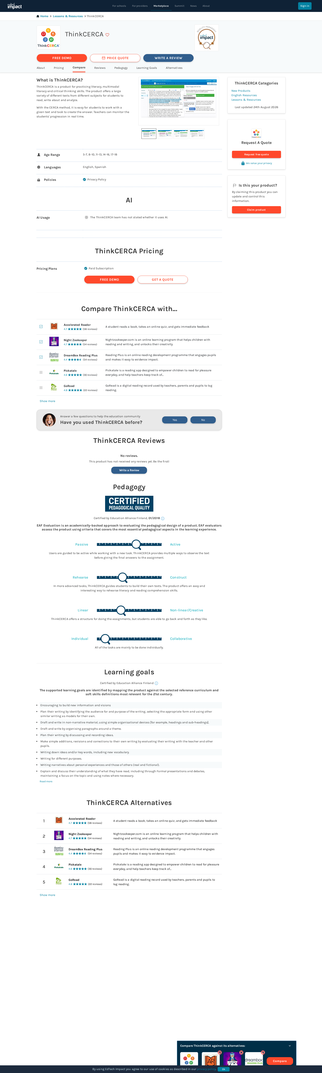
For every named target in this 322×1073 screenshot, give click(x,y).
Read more (46, 781)
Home (44, 16)
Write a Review (129, 470)
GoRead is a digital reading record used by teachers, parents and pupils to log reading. (164, 882)
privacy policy (206, 1069)
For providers (140, 5)
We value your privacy (259, 163)
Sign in (304, 5)
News (193, 5)
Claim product (256, 209)
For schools (119, 5)
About (206, 5)
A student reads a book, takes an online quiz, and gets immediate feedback (165, 821)
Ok (223, 1069)
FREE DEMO (62, 58)
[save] (107, 35)
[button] (148, 133)
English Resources (244, 95)
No (203, 420)
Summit (179, 5)
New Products (240, 90)
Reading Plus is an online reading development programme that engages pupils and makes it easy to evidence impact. (163, 851)
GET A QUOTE (162, 279)
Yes (175, 420)
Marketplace (161, 5)
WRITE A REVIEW (168, 58)
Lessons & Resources (68, 16)
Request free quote (256, 154)
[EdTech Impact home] (14, 6)
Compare (280, 1061)
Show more (47, 401)
